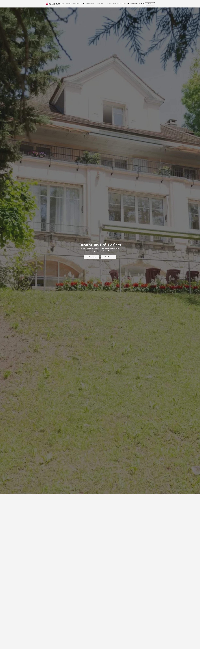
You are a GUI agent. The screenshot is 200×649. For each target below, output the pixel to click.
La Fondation (91, 257)
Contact (141, 3)
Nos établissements (108, 257)
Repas (149, 3)
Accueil (68, 3)
